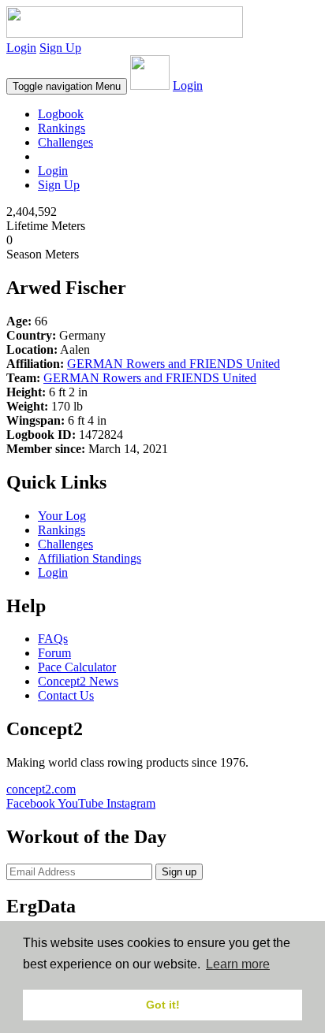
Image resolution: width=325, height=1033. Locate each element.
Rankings (61, 128)
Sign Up (60, 47)
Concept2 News (78, 681)
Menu (67, 86)
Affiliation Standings (89, 558)
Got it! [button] (163, 1004)
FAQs (53, 638)
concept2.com (41, 789)
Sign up (179, 872)
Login (21, 47)
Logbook (61, 114)
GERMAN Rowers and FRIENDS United (173, 363)
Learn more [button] (238, 964)
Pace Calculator (77, 667)
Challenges (65, 142)
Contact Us (66, 695)
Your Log (62, 515)
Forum (54, 653)
